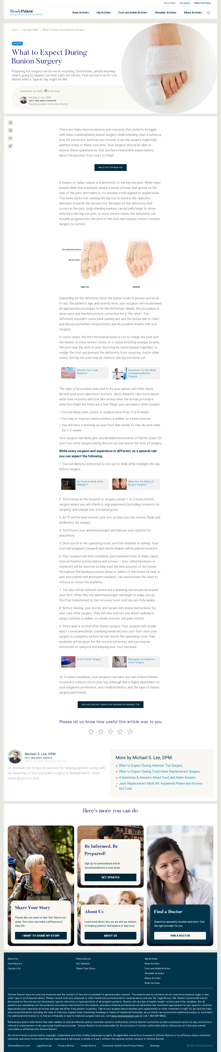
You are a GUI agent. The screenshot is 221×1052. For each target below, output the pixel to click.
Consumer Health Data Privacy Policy (123, 1045)
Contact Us (14, 968)
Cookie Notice (88, 1045)
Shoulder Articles (165, 12)
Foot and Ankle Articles (133, 12)
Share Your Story (202, 3)
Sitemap (155, 1045)
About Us (110, 935)
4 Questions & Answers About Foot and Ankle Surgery (157, 777)
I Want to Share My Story (41, 935)
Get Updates (185, 3)
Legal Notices (44, 1045)
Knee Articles (80, 12)
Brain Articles (152, 983)
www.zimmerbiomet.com (125, 1016)
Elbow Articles (193, 12)
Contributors (15, 963)
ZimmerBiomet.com (19, 1045)
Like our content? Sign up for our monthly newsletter (111, 704)
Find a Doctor (170, 3)
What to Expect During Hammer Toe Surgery (150, 765)
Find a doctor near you (110, 167)
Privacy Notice (66, 1045)
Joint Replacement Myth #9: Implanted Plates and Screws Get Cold (160, 786)
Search (207, 12)
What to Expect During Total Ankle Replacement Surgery (159, 771)
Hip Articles (104, 12)
